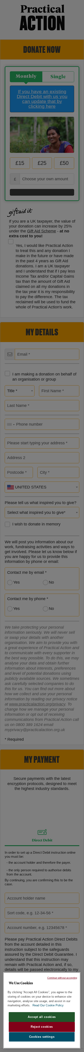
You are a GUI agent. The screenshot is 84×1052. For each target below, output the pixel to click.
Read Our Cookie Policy (48, 1005)
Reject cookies (42, 1026)
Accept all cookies (42, 1017)
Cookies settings (42, 1036)
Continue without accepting (62, 977)
